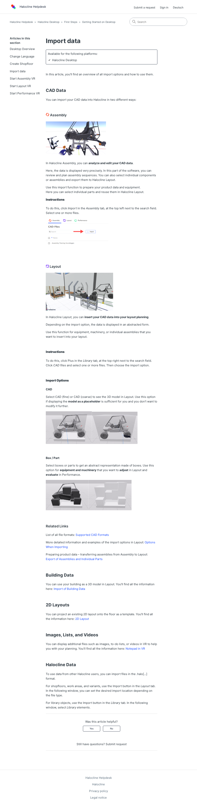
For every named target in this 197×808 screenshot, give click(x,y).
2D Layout (82, 619)
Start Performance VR (25, 93)
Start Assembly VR (22, 78)
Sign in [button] (164, 7)
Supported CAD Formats (92, 535)
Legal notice (98, 797)
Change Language (22, 56)
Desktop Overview (22, 49)
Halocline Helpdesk (21, 21)
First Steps (70, 21)
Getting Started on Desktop (98, 21)
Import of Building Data (69, 589)
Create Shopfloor (21, 64)
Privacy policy (98, 791)
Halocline (98, 784)
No (111, 728)
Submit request (116, 744)
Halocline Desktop (48, 21)
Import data (17, 71)
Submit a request (144, 7)
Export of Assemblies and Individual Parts (74, 559)
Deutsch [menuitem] (178, 7)
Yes (91, 728)
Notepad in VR (135, 648)
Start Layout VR (20, 86)
